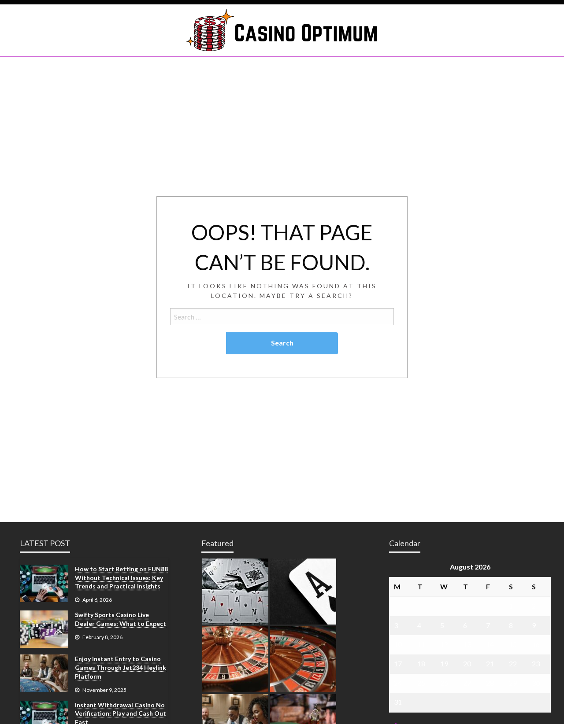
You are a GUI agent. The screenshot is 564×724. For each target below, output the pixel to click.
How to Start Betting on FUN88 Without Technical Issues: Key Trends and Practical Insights (121, 577)
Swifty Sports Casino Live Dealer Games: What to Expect (120, 619)
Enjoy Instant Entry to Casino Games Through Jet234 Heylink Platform (120, 667)
